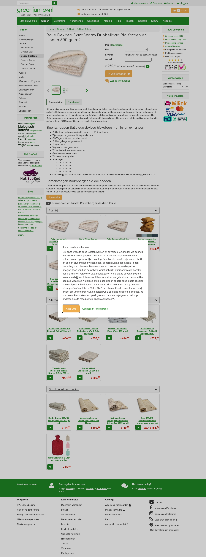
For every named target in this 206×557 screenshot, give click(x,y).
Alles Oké (71, 308)
